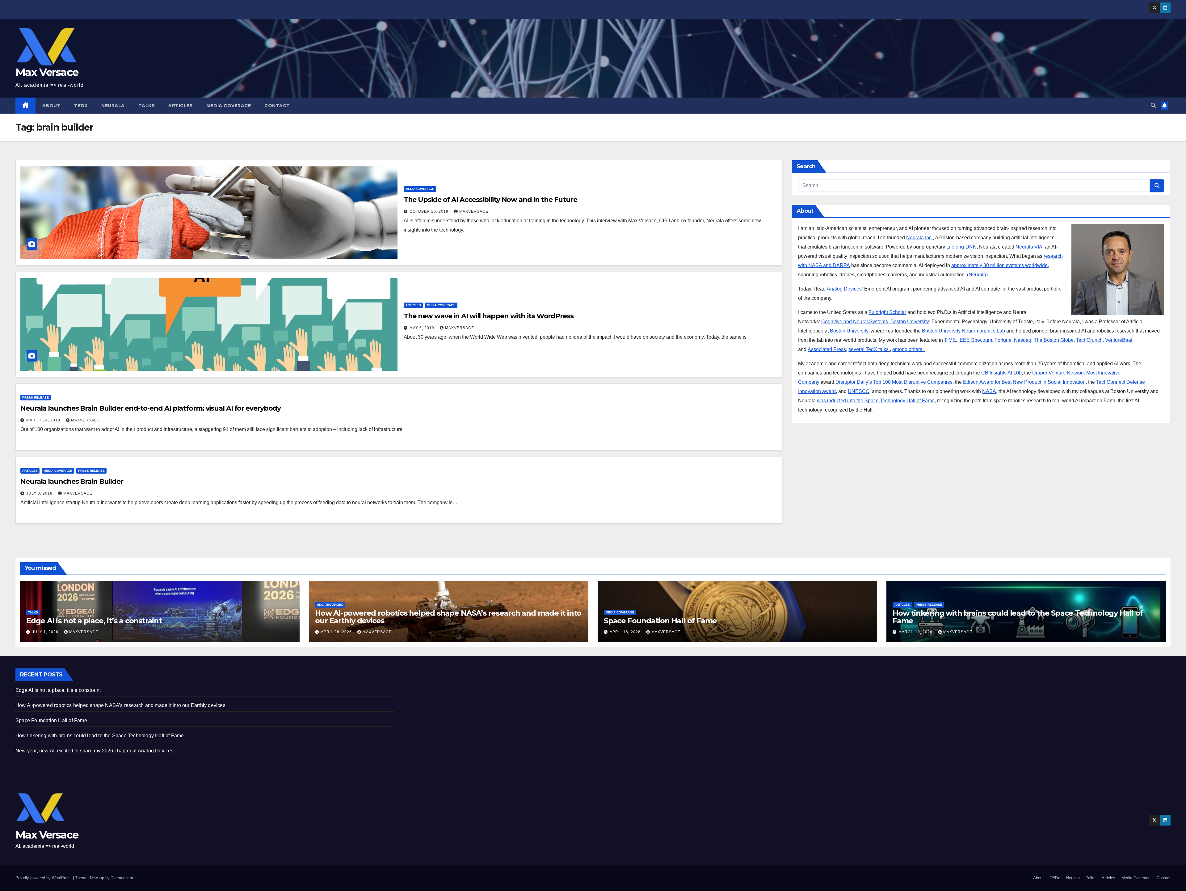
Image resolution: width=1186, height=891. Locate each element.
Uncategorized (330, 604)
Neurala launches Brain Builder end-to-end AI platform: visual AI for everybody (150, 408)
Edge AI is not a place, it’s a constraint (94, 620)
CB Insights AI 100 (1001, 372)
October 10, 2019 (430, 211)
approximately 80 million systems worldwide (999, 265)
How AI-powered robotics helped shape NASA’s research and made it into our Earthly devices (448, 617)
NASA (989, 391)
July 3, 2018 (40, 493)
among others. (908, 349)
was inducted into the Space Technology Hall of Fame (876, 400)
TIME (950, 340)
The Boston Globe (1054, 340)
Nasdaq (1022, 340)
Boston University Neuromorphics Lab (963, 330)
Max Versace (46, 72)
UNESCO (858, 391)
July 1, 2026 (46, 632)
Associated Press (827, 349)
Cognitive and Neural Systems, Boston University (875, 321)
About (51, 105)
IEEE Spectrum (975, 340)
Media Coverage (228, 105)
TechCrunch (1089, 340)
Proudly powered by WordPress (44, 878)
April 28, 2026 (337, 632)
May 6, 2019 (422, 328)
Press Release (35, 397)
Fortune (1003, 340)
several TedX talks (869, 349)
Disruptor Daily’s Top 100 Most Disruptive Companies (894, 382)
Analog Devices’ (845, 288)
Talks (146, 105)
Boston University (849, 330)
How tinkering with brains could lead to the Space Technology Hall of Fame (1018, 617)
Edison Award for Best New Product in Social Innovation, (1025, 382)
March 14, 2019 (43, 420)
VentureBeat (1118, 340)
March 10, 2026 (916, 632)
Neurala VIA (1029, 246)
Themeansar (122, 878)
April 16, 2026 (626, 632)
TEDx (81, 105)
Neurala (113, 105)
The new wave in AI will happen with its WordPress (489, 316)
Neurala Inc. (919, 237)
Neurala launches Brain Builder (71, 481)
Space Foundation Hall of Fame (660, 620)
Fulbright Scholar (887, 312)
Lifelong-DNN (961, 246)
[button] (1153, 105)
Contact (277, 105)
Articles (180, 105)
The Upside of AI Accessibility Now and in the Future (490, 199)
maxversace (473, 211)
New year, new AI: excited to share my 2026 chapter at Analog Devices (94, 750)
